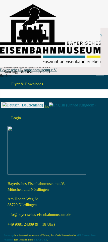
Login (16, 118)
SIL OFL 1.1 (40, 239)
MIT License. (83, 235)
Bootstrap (9, 235)
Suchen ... (8, 76)
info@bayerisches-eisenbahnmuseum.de (39, 214)
